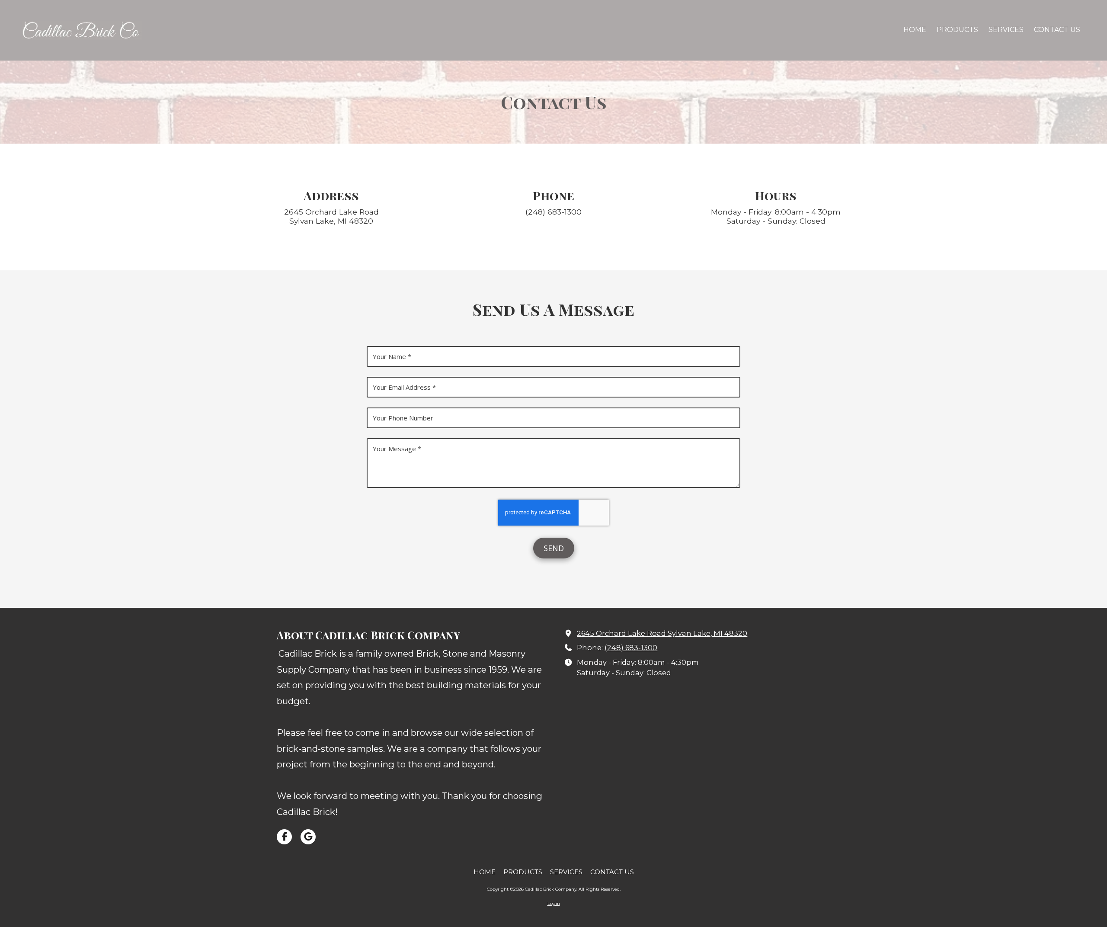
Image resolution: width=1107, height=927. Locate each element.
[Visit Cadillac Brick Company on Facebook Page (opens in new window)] (284, 836)
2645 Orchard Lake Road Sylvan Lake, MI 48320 (662, 633)
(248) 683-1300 (631, 647)
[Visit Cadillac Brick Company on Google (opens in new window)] (308, 836)
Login (553, 903)
